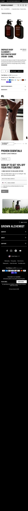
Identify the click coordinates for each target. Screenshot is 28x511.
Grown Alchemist (13, 289)
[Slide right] (26, 144)
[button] (18, 5)
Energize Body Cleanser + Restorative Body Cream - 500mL (19, 9)
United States (14, 256)
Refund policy (7, 260)
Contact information (13, 263)
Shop (2, 9)
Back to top (24, 222)
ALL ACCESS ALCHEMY (7, 9)
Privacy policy (13, 260)
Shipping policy (6, 263)
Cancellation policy (21, 263)
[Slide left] (24, 144)
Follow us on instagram (5, 144)
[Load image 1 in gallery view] (14, 28)
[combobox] (4, 182)
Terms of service (20, 260)
